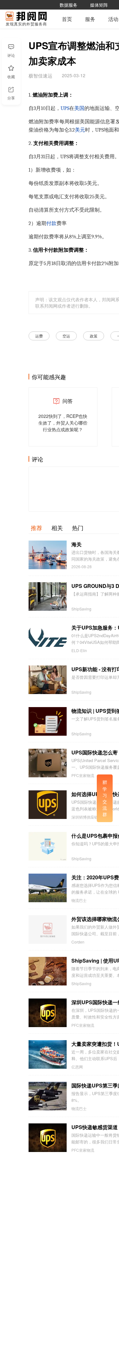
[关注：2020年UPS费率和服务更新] (48, 888)
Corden (77, 942)
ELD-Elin (79, 650)
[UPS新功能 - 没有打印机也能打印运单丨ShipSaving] (48, 679)
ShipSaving (81, 609)
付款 (51, 223)
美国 (79, 108)
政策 (93, 335)
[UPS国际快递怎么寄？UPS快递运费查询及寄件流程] (48, 763)
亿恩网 (77, 1067)
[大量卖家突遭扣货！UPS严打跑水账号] (48, 1054)
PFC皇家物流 (82, 775)
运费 (39, 335)
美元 (80, 130)
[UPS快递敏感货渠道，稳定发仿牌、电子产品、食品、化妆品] (48, 1137)
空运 (66, 335)
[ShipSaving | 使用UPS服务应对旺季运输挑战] (48, 971)
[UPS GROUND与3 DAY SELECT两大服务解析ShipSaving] (48, 596)
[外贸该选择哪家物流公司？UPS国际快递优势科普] (48, 929)
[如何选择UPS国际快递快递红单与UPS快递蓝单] (48, 804)
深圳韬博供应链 (84, 817)
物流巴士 (79, 900)
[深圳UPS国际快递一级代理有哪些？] (48, 1013)
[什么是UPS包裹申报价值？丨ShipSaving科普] (48, 846)
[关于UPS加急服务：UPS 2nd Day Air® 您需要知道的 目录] (48, 638)
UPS (65, 108)
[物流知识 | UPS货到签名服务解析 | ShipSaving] (48, 721)
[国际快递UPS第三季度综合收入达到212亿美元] (48, 1096)
